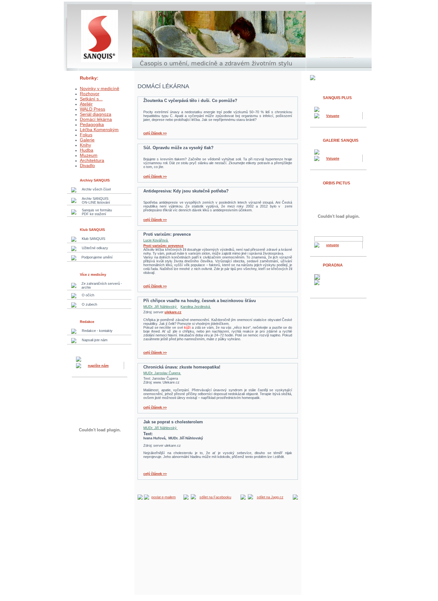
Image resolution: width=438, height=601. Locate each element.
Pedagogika (92, 124)
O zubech (89, 304)
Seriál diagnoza (95, 114)
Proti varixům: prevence (163, 246)
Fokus (86, 134)
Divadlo (87, 165)
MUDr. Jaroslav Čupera (162, 373)
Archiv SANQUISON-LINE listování (96, 200)
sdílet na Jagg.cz (270, 497)
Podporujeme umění (97, 257)
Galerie (87, 139)
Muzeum (88, 155)
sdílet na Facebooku (215, 497)
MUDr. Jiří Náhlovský (160, 307)
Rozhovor (89, 93)
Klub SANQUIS (93, 239)
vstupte (332, 245)
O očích (88, 295)
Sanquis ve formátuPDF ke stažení (97, 212)
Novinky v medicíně (99, 88)
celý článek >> (155, 133)
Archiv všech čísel (96, 189)
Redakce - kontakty (97, 331)
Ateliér (86, 103)
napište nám (98, 366)
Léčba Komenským (99, 129)
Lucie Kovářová (156, 240)
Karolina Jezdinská (196, 307)
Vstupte (332, 116)
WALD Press (92, 109)
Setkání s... (91, 98)
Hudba (86, 150)
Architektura (92, 160)
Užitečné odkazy (95, 248)
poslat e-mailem (163, 497)
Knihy (85, 145)
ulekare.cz (172, 312)
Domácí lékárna (96, 119)
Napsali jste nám (94, 340)
